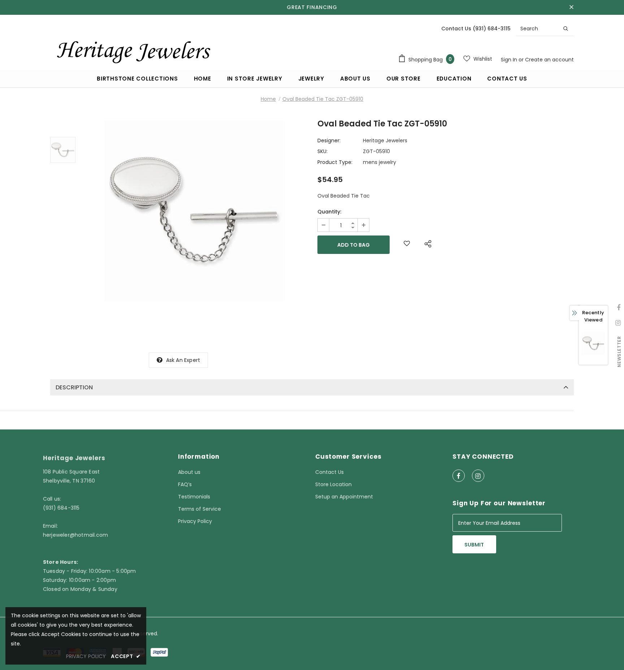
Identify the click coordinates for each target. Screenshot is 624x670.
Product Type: (334, 162)
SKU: (322, 151)
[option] (195, 211)
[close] (571, 7)
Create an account (549, 59)
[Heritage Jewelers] (132, 50)
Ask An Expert (183, 360)
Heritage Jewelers (385, 140)
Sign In (510, 59)
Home (268, 99)
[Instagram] (478, 476)
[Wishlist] (407, 244)
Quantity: (329, 211)
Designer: (329, 140)
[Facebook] (458, 476)
